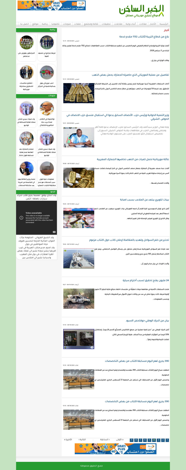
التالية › (82, 440)
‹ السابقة (105, 440)
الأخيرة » (68, 440)
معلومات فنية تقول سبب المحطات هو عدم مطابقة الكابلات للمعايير (47, 183)
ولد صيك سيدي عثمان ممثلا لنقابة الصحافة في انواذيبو (26, 122)
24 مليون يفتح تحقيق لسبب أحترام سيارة (146, 280)
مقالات (143, 24)
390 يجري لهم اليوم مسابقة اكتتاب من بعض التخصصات (137, 361)
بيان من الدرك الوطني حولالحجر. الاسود (147, 321)
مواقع (35, 24)
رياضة (45, 24)
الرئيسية (164, 24)
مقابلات (118, 24)
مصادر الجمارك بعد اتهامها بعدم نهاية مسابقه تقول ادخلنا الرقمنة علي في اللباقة (26, 154)
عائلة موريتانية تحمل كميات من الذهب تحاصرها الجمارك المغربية (133, 159)
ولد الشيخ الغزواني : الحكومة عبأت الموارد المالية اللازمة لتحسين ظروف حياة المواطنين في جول (36, 241)
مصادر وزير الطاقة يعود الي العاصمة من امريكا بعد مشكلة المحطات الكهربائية (26, 184)
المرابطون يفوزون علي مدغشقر (26, 54)
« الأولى (120, 440)
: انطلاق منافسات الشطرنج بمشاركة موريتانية (26, 87)
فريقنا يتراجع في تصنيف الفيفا (46, 54)
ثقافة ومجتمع (91, 24)
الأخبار (153, 24)
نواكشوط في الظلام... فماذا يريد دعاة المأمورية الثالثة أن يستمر (46, 124)
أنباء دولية (131, 24)
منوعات (67, 24)
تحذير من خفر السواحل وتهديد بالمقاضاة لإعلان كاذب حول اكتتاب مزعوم (129, 240)
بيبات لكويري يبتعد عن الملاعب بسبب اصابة (144, 200)
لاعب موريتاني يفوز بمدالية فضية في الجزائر (46, 85)
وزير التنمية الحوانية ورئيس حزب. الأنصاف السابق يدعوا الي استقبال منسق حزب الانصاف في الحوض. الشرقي (117, 117)
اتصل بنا (24, 24)
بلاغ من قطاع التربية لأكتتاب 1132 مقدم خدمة (144, 37)
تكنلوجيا (55, 24)
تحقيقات (106, 24)
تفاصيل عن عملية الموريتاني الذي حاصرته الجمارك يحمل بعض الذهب (130, 75)
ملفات (77, 24)
